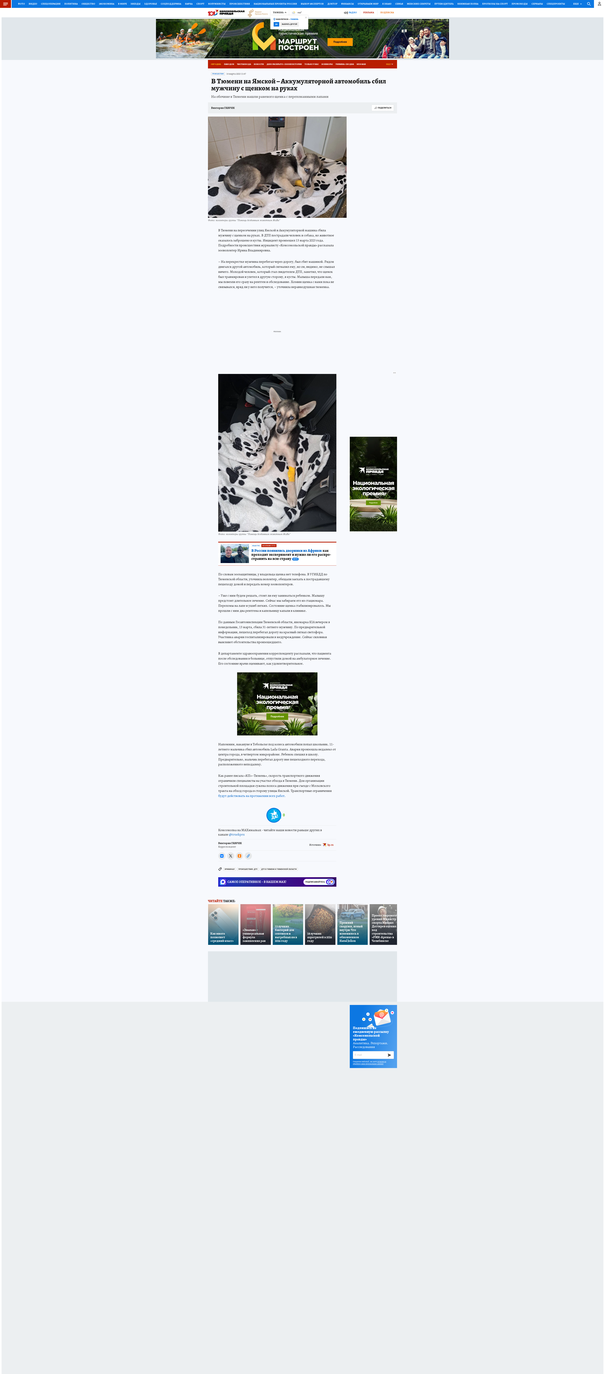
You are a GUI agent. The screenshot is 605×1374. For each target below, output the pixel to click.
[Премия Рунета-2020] (256, 13)
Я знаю (386, 3)
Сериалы (537, 3)
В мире (122, 3)
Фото (21, 3)
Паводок (229, 64)
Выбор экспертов (312, 3)
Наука (189, 3)
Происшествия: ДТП (247, 869)
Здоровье (150, 3)
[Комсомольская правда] (226, 12)
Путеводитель (444, 3)
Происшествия (239, 3)
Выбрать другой (289, 24)
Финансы (347, 3)
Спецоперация (50, 3)
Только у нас (312, 64)
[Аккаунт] (599, 4)
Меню (5, 4)
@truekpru (237, 834)
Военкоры (327, 64)
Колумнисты (217, 3)
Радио (353, 12)
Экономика (106, 3)
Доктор (332, 3)
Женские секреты (419, 3)
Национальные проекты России (275, 3)
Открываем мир (368, 3)
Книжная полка (467, 3)
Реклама (368, 12)
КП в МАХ (361, 64)
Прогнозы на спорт (495, 3)
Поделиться (384, 108)
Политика (71, 3)
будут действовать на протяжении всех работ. (252, 795)
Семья (399, 3)
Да (276, 24)
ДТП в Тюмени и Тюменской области (279, 869)
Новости (259, 64)
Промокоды (520, 3)
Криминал (230, 869)
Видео (33, 3)
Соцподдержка (171, 3)
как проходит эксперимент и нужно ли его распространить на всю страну (291, 555)
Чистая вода (244, 64)
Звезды (136, 3)
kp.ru (331, 844)
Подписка (387, 12)
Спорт (200, 3)
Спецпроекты (556, 3)
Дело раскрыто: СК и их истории (284, 64)
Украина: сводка (345, 64)
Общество (88, 3)
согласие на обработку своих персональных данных (369, 1062)
